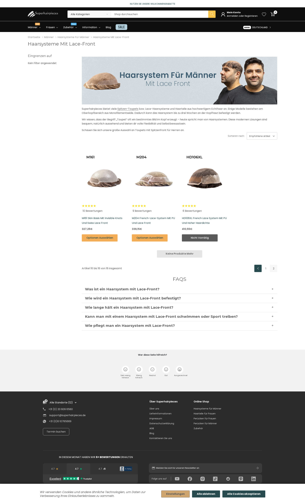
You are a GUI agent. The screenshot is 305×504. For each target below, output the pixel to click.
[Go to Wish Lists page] (264, 14)
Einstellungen (175, 494)
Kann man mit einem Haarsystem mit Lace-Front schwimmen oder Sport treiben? (161, 316)
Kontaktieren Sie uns (160, 438)
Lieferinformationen (160, 413)
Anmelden (233, 16)
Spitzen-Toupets (127, 109)
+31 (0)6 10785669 (60, 421)
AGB (151, 428)
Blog (151, 433)
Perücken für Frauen (205, 418)
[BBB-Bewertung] (126, 468)
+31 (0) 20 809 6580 (60, 409)
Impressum (155, 418)
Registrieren (251, 16)
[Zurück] (258, 268)
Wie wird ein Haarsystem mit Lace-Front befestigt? (133, 298)
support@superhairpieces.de (67, 415)
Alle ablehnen (206, 494)
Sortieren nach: (236, 136)
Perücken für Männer (205, 423)
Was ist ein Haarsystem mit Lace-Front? (122, 289)
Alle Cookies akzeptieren (244, 494)
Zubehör (198, 428)
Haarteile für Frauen (205, 413)
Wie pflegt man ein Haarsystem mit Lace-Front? (130, 325)
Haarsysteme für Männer (207, 408)
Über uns (154, 408)
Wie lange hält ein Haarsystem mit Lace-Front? (129, 307)
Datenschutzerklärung (161, 423)
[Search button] (212, 14)
